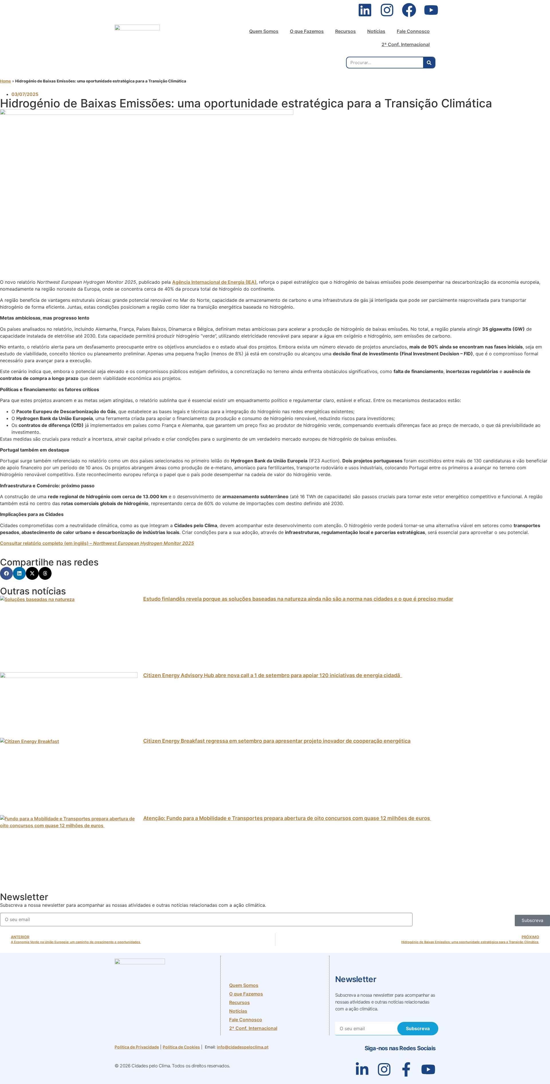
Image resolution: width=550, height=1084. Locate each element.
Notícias (376, 31)
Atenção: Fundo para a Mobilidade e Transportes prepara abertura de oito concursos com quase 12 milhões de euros (287, 818)
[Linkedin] (365, 10)
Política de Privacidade (137, 1046)
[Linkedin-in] (362, 1069)
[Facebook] (409, 10)
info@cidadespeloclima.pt (242, 1046)
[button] (6, 573)
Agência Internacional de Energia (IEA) (214, 282)
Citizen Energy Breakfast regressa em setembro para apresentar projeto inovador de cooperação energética (276, 741)
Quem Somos (263, 31)
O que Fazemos (307, 31)
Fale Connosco (413, 31)
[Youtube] (431, 10)
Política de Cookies (181, 1046)
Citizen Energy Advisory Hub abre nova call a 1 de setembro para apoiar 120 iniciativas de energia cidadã (272, 675)
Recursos (345, 31)
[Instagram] (387, 10)
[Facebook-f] (406, 1069)
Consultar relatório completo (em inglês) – (97, 543)
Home (5, 81)
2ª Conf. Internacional (406, 44)
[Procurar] (429, 62)
